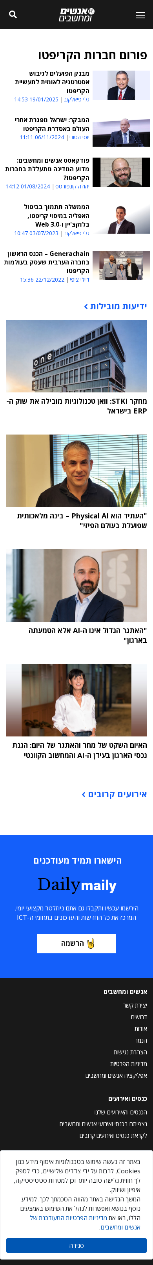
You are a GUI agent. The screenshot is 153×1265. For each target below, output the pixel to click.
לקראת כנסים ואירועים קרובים (113, 1135)
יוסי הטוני (79, 137)
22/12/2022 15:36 (42, 279)
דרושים (139, 1017)
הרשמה (72, 943)
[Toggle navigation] (137, 15)
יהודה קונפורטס (72, 186)
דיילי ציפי (79, 279)
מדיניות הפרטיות (128, 1064)
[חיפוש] (13, 15)
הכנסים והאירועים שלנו (121, 1112)
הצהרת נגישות (130, 1052)
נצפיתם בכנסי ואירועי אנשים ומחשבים (103, 1124)
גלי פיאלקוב (76, 99)
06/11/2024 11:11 (42, 137)
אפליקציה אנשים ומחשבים (116, 1075)
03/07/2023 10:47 (36, 233)
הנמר (141, 1040)
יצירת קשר (135, 1005)
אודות (141, 1029)
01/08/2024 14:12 (27, 186)
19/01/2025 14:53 (36, 99)
